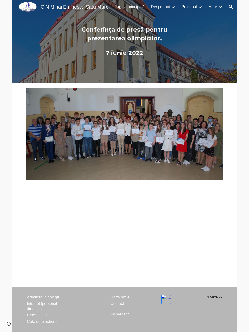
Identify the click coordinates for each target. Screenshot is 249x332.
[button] (231, 7)
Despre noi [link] (160, 7)
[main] (124, 41)
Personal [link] (189, 7)
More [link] (212, 7)
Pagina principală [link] (129, 7)
